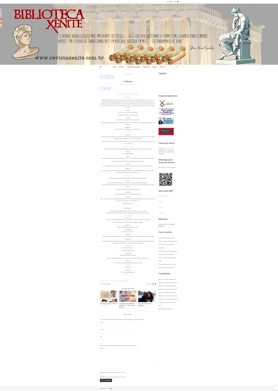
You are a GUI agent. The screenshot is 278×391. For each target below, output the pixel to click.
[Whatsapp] (1, 15)
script (107, 280)
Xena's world (162, 213)
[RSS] (1, 21)
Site (101, 336)
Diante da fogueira (167, 309)
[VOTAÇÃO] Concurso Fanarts (108, 303)
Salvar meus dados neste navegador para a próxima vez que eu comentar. (118, 345)
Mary (160, 279)
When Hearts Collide (164, 196)
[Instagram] (1, 17)
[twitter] (169, 1)
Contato (162, 67)
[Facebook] (1, 13)
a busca (102, 280)
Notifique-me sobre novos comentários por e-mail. (112, 372)
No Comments (133, 84)
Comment (102, 348)
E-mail (102, 329)
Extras (121, 67)
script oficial (113, 280)
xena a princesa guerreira (123, 280)
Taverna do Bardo (169, 148)
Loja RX (154, 67)
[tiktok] (175, 1)
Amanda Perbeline (106, 284)
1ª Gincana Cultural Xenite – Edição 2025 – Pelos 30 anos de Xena (127, 305)
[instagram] (172, 1)
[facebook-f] (167, 1)
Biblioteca (146, 67)
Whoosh (161, 201)
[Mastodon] (1, 9)
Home (114, 67)
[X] (1, 19)
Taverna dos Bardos (133, 67)
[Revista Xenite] (139, 34)
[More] (1, 27)
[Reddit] (1, 11)
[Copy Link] (1, 25)
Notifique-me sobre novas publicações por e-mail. (112, 377)
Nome (102, 322)
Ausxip (160, 207)
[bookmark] (177, 1)
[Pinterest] (1, 23)
